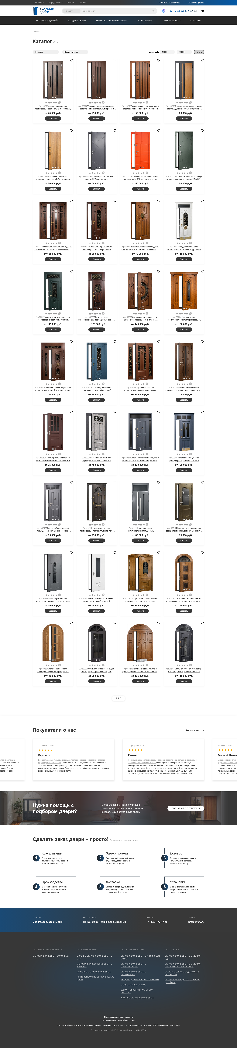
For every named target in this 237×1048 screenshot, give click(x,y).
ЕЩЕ (118, 698)
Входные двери (77, 20)
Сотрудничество (55, 3)
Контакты (195, 20)
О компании (38, 3)
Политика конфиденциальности (118, 1017)
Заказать (53, 118)
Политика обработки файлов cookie (118, 1020)
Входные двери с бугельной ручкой (140, 980)
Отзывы (82, 3)
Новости (70, 3)
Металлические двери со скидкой (51, 956)
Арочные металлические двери (137, 998)
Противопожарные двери (111, 20)
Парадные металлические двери (94, 972)
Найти (199, 52)
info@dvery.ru (196, 922)
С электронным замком (133, 985)
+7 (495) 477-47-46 (156, 922)
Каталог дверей (49, 20)
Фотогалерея (144, 20)
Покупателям (170, 20)
